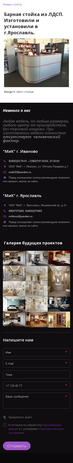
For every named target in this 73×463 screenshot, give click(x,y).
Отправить (16, 446)
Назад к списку (12, 4)
